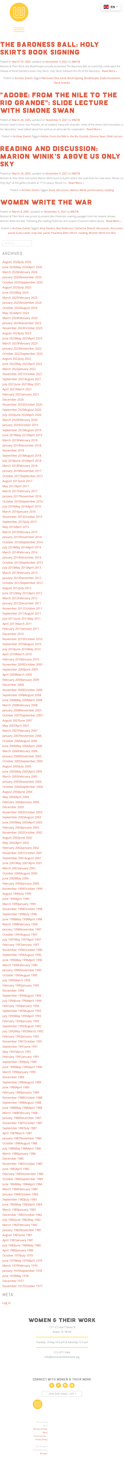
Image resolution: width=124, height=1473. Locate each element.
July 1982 (8, 1220)
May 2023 (22, 338)
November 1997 (30, 929)
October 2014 (11, 542)
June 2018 (21, 461)
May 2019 (22, 435)
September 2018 (13, 455)
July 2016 (8, 506)
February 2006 (27, 751)
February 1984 (27, 1189)
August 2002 (10, 838)
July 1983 (31, 1199)
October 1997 (11, 934)
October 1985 (33, 1164)
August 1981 (10, 1235)
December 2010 (13, 634)
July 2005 (25, 766)
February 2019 (27, 440)
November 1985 (13, 1164)
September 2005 (32, 761)
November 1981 (30, 1230)
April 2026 (35, 267)
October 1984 (11, 1179)
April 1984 (35, 1184)
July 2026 (25, 262)
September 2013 (32, 562)
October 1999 (33, 889)
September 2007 (32, 715)
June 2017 (25, 481)
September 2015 (13, 522)
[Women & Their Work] (19, 11)
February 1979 (27, 1265)
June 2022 (9, 364)
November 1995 (30, 970)
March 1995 (22, 980)
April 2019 (35, 435)
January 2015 (11, 537)
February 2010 (12, 659)
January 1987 (11, 1138)
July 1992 (8, 1031)
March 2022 (10, 369)
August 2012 (10, 588)
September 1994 (13, 995)
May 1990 (22, 1067)
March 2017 (10, 491)
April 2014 (34, 547)
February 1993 (12, 1021)
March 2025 (10, 298)
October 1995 (11, 975)
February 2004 (12, 802)
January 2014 (11, 557)
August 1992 (33, 1026)
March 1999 (10, 904)
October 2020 (33, 404)
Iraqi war (36, 233)
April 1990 (35, 1067)
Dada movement (110, 78)
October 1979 (11, 1255)
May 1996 (22, 960)
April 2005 (35, 771)
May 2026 (22, 267)
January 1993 (30, 1021)
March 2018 (10, 466)
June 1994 (21, 1001)
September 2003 (13, 817)
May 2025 (22, 292)
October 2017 (11, 476)
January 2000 (30, 883)
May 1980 (34, 1245)
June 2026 (9, 267)
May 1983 (22, 1204)
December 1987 (30, 1118)
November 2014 (30, 537)
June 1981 (25, 1235)
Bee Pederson (64, 228)
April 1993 (34, 1016)
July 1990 (31, 1062)
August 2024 (29, 308)
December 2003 (13, 807)
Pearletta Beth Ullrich (64, 233)
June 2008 (9, 700)
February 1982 (27, 1225)
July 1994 (8, 1001)
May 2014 (21, 547)
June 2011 (21, 618)
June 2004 (25, 792)
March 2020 (10, 420)
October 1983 (29, 1194)
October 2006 (11, 741)
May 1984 (22, 1184)
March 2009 (24, 674)
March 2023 (10, 343)
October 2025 (11, 282)
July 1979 (27, 1255)
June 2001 (9, 863)
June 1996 (9, 960)
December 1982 (13, 1215)
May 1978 (22, 1276)
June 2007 (25, 720)
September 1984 (32, 1179)
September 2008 (13, 695)
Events (29, 78)
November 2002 (13, 832)
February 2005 (27, 776)
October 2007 (11, 715)
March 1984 (10, 1189)
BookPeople (91, 78)
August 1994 (33, 995)
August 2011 (33, 613)
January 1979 (11, 1271)
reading (109, 190)
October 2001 (33, 853)
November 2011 (13, 608)
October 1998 (33, 909)
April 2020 (34, 415)
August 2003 (33, 817)
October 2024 (11, 308)
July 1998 (31, 914)
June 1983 (9, 1204)
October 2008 (33, 690)
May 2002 (8, 843)
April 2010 (9, 654)
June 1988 (9, 1108)
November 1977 (13, 1286)
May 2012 (22, 593)
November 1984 (32, 1174)
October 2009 (33, 664)
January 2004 (30, 802)
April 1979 (35, 1260)
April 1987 (9, 1133)
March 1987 (24, 1133)
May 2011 (34, 618)
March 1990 (10, 1072)
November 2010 (13, 639)
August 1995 (29, 975)
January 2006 (11, 756)
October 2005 (11, 761)
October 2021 (33, 374)
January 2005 (11, 781)
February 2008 (27, 705)
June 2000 (9, 878)
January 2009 (30, 680)
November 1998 (13, 909)
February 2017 (27, 491)
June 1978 (9, 1276)
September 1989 (13, 1082)
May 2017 (8, 486)
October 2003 (33, 812)
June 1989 (9, 1087)
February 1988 (27, 1113)
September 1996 (13, 955)
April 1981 (9, 1240)
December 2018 (30, 445)
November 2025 (30, 277)
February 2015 (27, 532)
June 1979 (9, 1260)
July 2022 (25, 359)
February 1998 (27, 924)
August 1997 (29, 934)
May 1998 (22, 919)
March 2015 (10, 532)
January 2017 (11, 496)
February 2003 (12, 827)
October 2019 (29, 425)
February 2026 (27, 272)
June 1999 (9, 899)
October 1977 (33, 1286)
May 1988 (22, 1108)
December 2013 (30, 557)
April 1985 (22, 1169)
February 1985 (12, 1174)
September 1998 (13, 914)
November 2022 (30, 348)
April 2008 (35, 700)
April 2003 (35, 822)
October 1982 (33, 1215)
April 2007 (22, 725)
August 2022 (10, 359)
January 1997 (30, 945)
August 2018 (33, 455)
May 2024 (8, 313)
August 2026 (10, 262)
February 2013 (27, 573)
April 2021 (9, 389)
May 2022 (22, 364)
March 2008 (10, 705)
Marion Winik (78, 190)
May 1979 (22, 1260)
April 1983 (35, 1204)
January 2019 (11, 445)
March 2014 (10, 552)
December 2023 (30, 323)
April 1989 (22, 1087)
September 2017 (32, 476)
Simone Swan (97, 136)
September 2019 (13, 430)
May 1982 (34, 1220)
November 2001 (13, 853)
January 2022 (27, 369)
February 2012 (27, 598)
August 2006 (29, 741)
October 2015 (33, 517)
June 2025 (9, 292)
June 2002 (25, 838)
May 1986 (21, 1148)
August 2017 (10, 481)
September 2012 (32, 583)
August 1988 (33, 1102)
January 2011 (30, 629)
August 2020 (33, 410)
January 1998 (11, 929)
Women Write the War (46, 202)
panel (46, 233)
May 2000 (22, 878)
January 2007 (11, 736)
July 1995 (8, 980)
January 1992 (30, 1036)
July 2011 (8, 618)
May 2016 (21, 506)
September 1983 (13, 1199)
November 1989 (13, 1077)
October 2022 (11, 354)
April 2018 (34, 461)
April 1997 (34, 939)
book (63, 78)
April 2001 (35, 863)
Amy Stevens (47, 228)
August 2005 (10, 766)
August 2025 (10, 287)
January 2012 (11, 603)
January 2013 (11, 578)
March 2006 (10, 751)
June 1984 (9, 1184)
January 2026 (11, 277)
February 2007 (27, 730)
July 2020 (8, 415)
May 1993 (21, 1016)
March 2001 (10, 868)
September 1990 (13, 1062)
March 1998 (10, 924)
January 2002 (30, 848)
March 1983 (10, 1209)
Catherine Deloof (84, 228)
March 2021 (24, 389)
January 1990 (27, 1072)
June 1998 (9, 919)
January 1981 (24, 1240)
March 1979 (10, 1265)
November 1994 (13, 990)
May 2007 (8, 725)
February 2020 (27, 420)
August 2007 (10, 720)
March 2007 (10, 730)
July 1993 (8, 1016)
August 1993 (33, 1011)
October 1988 (33, 1097)
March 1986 (10, 1153)
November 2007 (30, 710)
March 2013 (10, 573)
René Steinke (62, 82)
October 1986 (11, 1143)
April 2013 (34, 567)
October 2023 (33, 328)
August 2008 (33, 695)
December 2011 (30, 603)
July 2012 (25, 588)
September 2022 (32, 354)
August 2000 (29, 873)
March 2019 (10, 440)
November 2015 (13, 517)
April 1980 (9, 1250)
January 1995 (30, 985)
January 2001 (27, 868)
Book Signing (75, 78)
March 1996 (10, 965)
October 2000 (11, 873)
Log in (6, 1303)
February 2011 (12, 629)
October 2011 (33, 608)
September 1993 (13, 1011)
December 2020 (13, 399)
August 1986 (29, 1143)
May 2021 (34, 384)
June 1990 (9, 1067)
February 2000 (12, 883)
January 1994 (30, 1006)
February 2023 (27, 343)
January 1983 (27, 1209)
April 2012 (35, 593)
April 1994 (34, 1001)
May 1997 (21, 939)
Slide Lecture (115, 136)
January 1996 (11, 970)
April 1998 (35, 919)
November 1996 (13, 950)
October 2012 (11, 583)
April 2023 (35, 338)
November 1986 (30, 1138)
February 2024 (27, 318)
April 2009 (9, 674)
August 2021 (33, 379)
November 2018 (13, 450)
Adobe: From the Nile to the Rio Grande (64, 136)
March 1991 (23, 1052)
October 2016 (11, 501)
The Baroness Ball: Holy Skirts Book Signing (49, 49)
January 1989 (30, 1092)
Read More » (109, 71)
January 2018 (11, 471)
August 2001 (33, 858)
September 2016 (32, 501)
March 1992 (35, 1031)
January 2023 (11, 348)
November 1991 (13, 1041)
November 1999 (13, 889)
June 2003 (9, 822)
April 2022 (35, 364)
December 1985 (13, 1158)
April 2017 (22, 486)
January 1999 (27, 904)
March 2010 (24, 654)
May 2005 (22, 771)
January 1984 (11, 1194)
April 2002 (22, 843)
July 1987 (31, 1128)
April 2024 (22, 313)
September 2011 (13, 613)
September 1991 (13, 1046)
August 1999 (10, 894)
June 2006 (9, 746)
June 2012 (9, 593)
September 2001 (13, 858)
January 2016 (27, 511)
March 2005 (10, 776)
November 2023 (13, 328)
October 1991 (33, 1041)
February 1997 (12, 945)
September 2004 (32, 787)
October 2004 (11, 787)
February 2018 (27, 466)
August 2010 (33, 644)
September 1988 (13, 1102)
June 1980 (21, 1245)
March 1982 (10, 1225)
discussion (62, 190)
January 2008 (11, 710)
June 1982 (21, 1220)
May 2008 (22, 700)
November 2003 (13, 812)
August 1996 (33, 955)
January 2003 (30, 827)
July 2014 (8, 547)
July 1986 (8, 1148)
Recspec (43, 1453)
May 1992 (21, 1031)
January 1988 (11, 1118)
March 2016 (10, 511)
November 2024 (30, 303)
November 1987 (13, 1123)
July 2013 (8, 567)
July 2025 (25, 287)
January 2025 (11, 303)
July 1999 (25, 894)
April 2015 (22, 527)
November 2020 (13, 404)
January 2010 (30, 659)
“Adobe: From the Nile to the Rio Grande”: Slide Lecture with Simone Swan (58, 103)
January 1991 (30, 1057)
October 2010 (33, 639)
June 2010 (21, 649)
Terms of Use (40, 1436)
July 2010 (8, 649)
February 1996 (27, 965)
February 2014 (27, 552)
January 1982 (11, 1230)
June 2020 (21, 415)
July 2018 (8, 461)
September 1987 (13, 1128)
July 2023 (25, 333)
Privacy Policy (41, 1439)
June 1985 (9, 1169)
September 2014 (32, 542)
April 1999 (22, 899)
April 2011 (9, 624)
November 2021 (13, 374)
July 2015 (31, 522)
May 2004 (8, 797)
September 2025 (32, 282)
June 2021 (21, 384)
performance (95, 190)
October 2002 (33, 832)
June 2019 (9, 435)
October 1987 (33, 1123)
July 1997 (8, 939)
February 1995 (12, 985)
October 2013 (11, 562)
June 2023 (9, 338)
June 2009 (31, 669)
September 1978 (31, 1271)
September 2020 (13, 410)
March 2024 (10, 318)
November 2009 (13, 664)
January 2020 (11, 425)
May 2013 (21, 567)
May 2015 (8, 527)
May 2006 (22, 746)
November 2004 (30, 781)
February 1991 (12, 1057)
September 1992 (13, 1026)
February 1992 (12, 1036)
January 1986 (27, 1153)
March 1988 (10, 1113)
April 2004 (22, 797)
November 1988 (13, 1097)
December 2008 (13, 685)
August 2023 (10, 333)
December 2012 (30, 578)
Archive (19, 78)
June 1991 (31, 1046)
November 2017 (30, 471)
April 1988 (35, 1108)
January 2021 (30, 394)
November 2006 (30, 736)
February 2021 (12, 394)
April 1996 (35, 960)
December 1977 (13, 1281)
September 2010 (13, 644)
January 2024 (11, 323)
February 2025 (27, 298)
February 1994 (12, 1006)
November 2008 (13, 690)
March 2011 (24, 624)
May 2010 (34, 649)
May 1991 (8, 1052)
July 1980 (8, 1245)
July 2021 (8, 384)
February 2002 (12, 848)
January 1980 (24, 1250)
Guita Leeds (23, 233)
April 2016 (34, 506)
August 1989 (33, 1082)
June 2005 (9, 771)
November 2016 (30, 496)
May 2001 (22, 863)
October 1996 (33, 950)
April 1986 (34, 1148)
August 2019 (33, 430)
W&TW (76, 61)
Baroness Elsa (50, 78)
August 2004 (10, 792)
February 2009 (12, 680)
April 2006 (35, 746)
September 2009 (13, 669)
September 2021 (13, 379)
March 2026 (10, 272)
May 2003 (22, 822)
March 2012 (10, 598)
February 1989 (12, 1092)
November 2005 (30, 756)
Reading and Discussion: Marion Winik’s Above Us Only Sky (60, 157)
